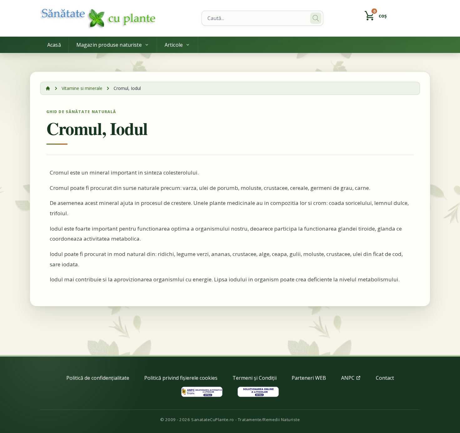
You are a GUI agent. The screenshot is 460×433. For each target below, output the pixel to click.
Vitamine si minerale (82, 88)
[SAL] (202, 391)
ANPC (348, 377)
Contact (385, 377)
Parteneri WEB (309, 377)
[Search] (315, 18)
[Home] (117, 18)
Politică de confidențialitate (97, 377)
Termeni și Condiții (255, 377)
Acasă (54, 44)
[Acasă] (47, 88)
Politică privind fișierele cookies (180, 377)
